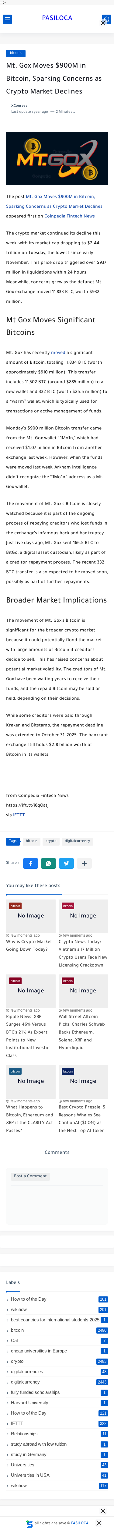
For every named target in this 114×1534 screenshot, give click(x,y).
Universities (58, 1464)
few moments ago (25, 935)
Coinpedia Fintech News (69, 216)
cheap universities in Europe (58, 1350)
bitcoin (16, 53)
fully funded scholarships (58, 1392)
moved (58, 353)
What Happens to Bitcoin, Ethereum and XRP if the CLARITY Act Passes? (29, 1119)
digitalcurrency (77, 841)
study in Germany (58, 1454)
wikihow (58, 1309)
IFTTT (19, 815)
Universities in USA (58, 1475)
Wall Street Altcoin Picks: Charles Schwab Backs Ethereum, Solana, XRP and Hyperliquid (82, 1033)
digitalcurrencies (58, 1371)
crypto (51, 841)
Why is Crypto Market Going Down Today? (29, 946)
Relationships (58, 1433)
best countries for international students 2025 (58, 1319)
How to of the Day (58, 1299)
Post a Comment (30, 1176)
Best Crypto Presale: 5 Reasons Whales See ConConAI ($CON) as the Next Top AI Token (82, 1119)
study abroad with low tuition (58, 1444)
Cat (58, 1340)
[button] (30, 863)
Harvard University (58, 1402)
